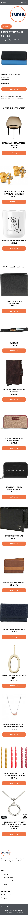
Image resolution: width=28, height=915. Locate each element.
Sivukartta (20, 912)
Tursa (6, 874)
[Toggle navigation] (3, 14)
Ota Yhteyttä (13, 910)
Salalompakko (14, 343)
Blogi (5, 884)
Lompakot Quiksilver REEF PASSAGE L (14, 582)
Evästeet (20, 910)
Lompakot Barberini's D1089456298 (14, 629)
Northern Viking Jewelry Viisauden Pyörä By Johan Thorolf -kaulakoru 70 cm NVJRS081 (14, 824)
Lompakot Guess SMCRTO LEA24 (14, 536)
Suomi (4, 2)
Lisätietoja (14, 89)
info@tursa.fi (23, 2)
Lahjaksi (11, 74)
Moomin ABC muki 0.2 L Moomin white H (14, 241)
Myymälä (6, 26)
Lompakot (17, 74)
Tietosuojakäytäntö (10, 912)
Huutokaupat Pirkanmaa (11, 881)
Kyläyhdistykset (8, 877)
